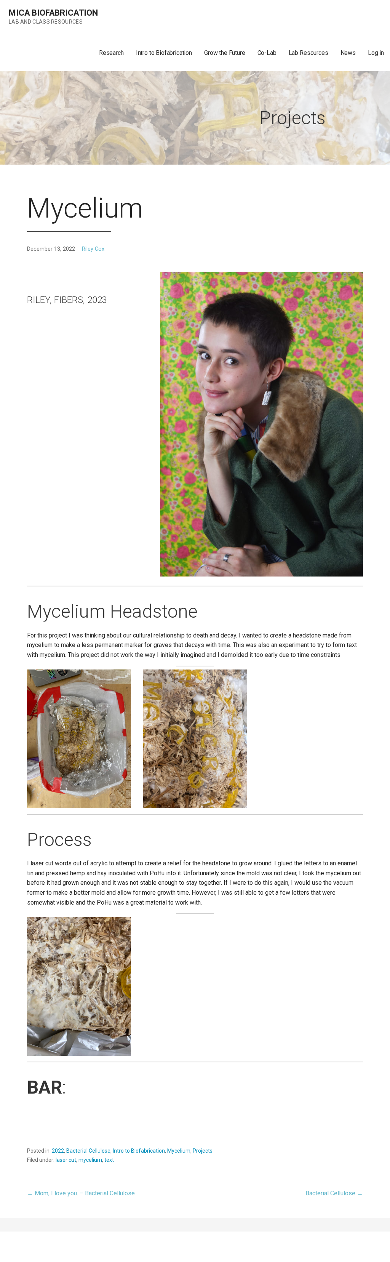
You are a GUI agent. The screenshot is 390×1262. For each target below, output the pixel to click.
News (348, 52)
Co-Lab (267, 52)
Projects (203, 1151)
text (109, 1160)
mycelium (90, 1160)
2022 (58, 1151)
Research (111, 52)
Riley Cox (93, 249)
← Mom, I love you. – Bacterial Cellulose (81, 1193)
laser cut (66, 1160)
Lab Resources (308, 52)
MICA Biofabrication (53, 13)
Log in (376, 52)
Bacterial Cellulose (88, 1151)
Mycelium (178, 1151)
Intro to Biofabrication (164, 52)
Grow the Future (224, 52)
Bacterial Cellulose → (334, 1193)
